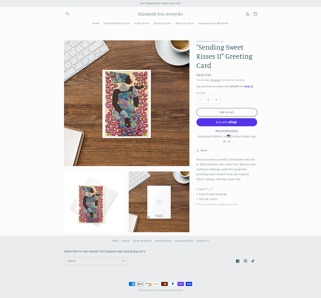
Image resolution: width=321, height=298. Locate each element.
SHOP (115, 240)
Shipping (215, 80)
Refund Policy (163, 240)
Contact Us (202, 240)
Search (126, 240)
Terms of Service (142, 240)
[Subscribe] (123, 261)
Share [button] (203, 150)
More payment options (227, 130)
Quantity (201, 92)
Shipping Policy (184, 240)
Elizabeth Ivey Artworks (154, 290)
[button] (68, 14)
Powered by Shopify (174, 290)
